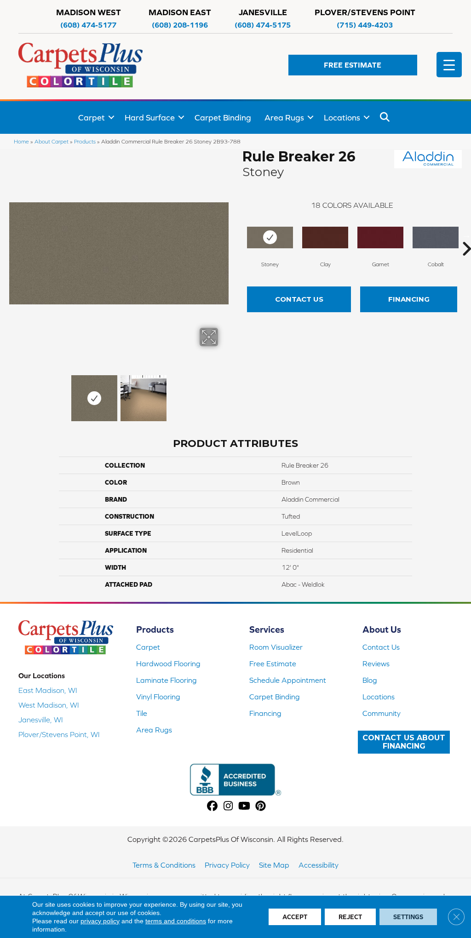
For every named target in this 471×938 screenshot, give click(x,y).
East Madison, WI (47, 690)
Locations (342, 117)
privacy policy (100, 921)
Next (224, 393)
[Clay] (325, 237)
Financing (409, 299)
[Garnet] (380, 237)
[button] (352, 65)
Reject (350, 917)
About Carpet (51, 141)
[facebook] (212, 806)
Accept (294, 917)
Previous (13, 393)
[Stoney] (270, 237)
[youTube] (244, 806)
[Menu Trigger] (449, 64)
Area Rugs (284, 117)
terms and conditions (175, 921)
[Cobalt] (435, 237)
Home (21, 141)
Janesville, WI (40, 719)
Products (85, 141)
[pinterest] (260, 806)
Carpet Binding (223, 117)
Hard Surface (150, 117)
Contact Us (299, 299)
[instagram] (228, 806)
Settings (408, 917)
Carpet (91, 117)
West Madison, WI (48, 705)
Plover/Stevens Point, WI (59, 734)
